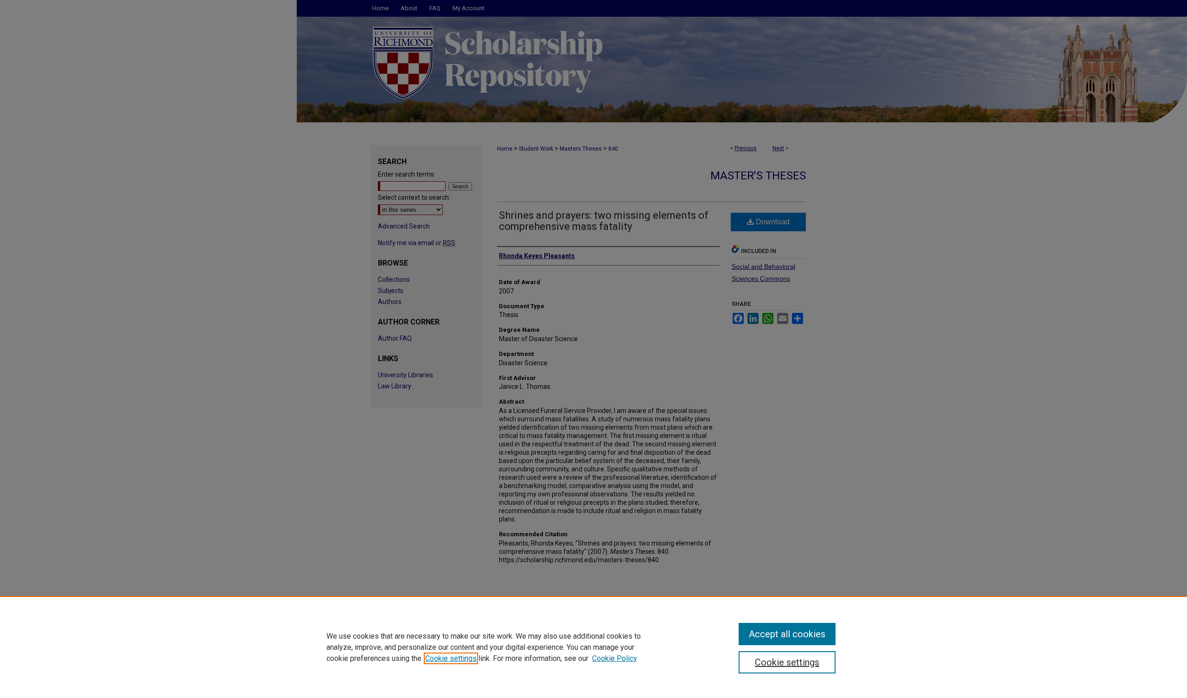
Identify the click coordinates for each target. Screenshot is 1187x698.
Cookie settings (451, 658)
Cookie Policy (614, 658)
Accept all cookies (787, 634)
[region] (593, 647)
